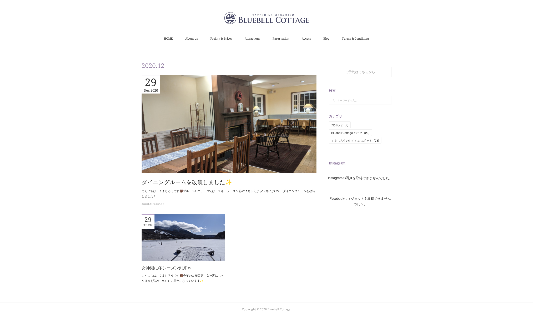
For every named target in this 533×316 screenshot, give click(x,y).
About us (191, 38)
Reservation (281, 38)
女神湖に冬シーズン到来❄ (166, 268)
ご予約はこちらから (360, 72)
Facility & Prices (221, 38)
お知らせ (339, 125)
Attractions (252, 38)
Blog (326, 38)
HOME (168, 38)
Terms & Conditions (355, 38)
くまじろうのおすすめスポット (355, 140)
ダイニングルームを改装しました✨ (187, 182)
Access (306, 38)
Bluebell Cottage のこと (153, 203)
